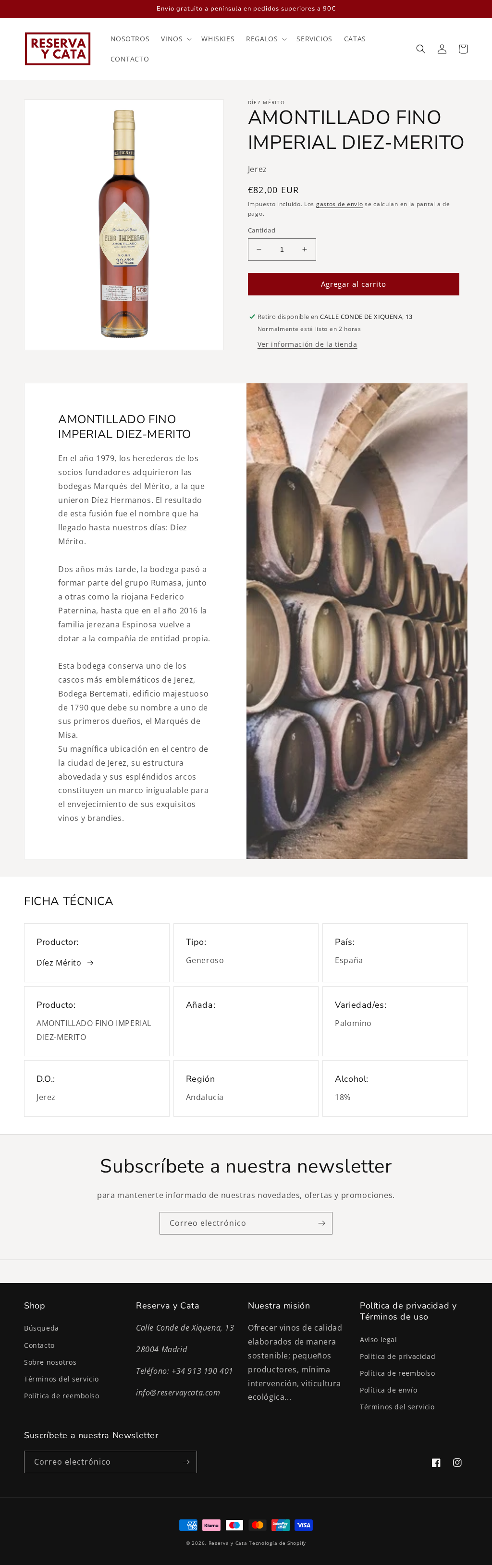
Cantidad (261, 230)
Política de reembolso (61, 1395)
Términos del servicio (61, 1378)
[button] (175, 39)
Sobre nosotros (50, 1362)
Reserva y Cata (228, 1543)
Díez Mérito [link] (59, 962)
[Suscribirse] (321, 1223)
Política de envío (388, 1389)
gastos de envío (339, 204)
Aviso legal (378, 1339)
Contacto (39, 1345)
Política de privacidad (397, 1356)
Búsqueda (41, 1328)
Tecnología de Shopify (277, 1543)
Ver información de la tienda (307, 344)
